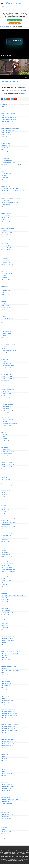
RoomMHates (5, 552)
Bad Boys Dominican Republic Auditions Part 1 (11, 164)
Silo (3, 586)
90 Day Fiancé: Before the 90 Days (9, 117)
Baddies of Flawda (6, 200)
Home (2, 26)
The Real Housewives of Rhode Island (9, 730)
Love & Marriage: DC (6, 408)
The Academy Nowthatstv (7, 644)
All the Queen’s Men (6, 145)
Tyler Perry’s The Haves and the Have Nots (10, 799)
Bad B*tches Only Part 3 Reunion (8, 162)
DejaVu (3, 288)
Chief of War (4, 271)
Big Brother (4, 241)
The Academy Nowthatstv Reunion (9, 646)
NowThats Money (5, 513)
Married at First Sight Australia (8, 464)
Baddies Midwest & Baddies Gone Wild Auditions (12, 198)
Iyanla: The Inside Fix (6, 363)
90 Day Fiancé (5, 111)
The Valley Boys (5, 760)
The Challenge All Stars (6, 659)
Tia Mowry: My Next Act (7, 773)
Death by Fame (5, 286)
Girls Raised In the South (7, 331)
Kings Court (4, 384)
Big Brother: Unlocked (6, 245)
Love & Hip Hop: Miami (6, 400)
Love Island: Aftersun (6, 449)
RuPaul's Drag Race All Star (7, 556)
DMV (3, 292)
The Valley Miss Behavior (7, 765)
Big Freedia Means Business (7, 247)
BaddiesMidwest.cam (8, 850)
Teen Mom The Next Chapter (8, 640)
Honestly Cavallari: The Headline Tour (9, 350)
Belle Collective (5, 223)
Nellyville (4, 507)
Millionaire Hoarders (6, 490)
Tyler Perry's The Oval (6, 788)
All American (4, 141)
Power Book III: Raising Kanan (8, 533)
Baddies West (5, 211)
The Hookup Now (5, 674)
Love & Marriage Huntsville (7, 404)
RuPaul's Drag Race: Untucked (8, 563)
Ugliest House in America (7, 803)
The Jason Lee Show (6, 685)
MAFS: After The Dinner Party (8, 455)
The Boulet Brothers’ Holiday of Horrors (10, 653)
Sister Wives (4, 588)
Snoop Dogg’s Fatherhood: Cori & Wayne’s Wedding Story (13, 595)
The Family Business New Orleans (9, 666)
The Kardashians (5, 687)
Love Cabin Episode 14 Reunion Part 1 (9, 423)
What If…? (4, 822)
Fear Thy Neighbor (6, 309)
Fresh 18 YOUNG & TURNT (7, 318)
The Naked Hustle (5, 698)
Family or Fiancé (5, 305)
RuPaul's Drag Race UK (6, 561)
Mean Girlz (4, 481)
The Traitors (4, 747)
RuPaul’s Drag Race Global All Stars (9, 571)
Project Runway (5, 539)
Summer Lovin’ (5, 627)
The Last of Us (5, 689)
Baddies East (24, 93)
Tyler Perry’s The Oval (6, 801)
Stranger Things (5, 619)
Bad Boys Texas (5, 166)
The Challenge (5, 657)
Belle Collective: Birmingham (8, 228)
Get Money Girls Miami (6, 329)
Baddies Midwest (14, 3)
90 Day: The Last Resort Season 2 (8, 130)
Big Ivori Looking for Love (7, 249)
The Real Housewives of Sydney (8, 737)
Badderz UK (4, 175)
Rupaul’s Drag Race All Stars (7, 567)
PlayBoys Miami (5, 528)
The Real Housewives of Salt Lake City (9, 732)
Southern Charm (5, 606)
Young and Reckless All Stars (8, 835)
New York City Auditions (7, 509)
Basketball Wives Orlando (7, 221)
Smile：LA (4, 591)
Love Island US (5, 447)
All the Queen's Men (6, 143)
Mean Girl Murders (6, 479)
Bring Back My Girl (6, 256)
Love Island (4, 436)
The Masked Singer (6, 694)
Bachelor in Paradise (6, 156)
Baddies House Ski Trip (6, 193)
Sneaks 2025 (4, 593)
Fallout (3, 303)
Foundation (4, 316)
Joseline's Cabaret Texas (7, 372)
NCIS (3, 503)
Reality (3, 548)
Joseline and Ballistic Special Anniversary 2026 (11, 369)
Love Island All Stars (6, 438)
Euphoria (4, 301)
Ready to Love (5, 543)
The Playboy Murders (6, 704)
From (3, 320)
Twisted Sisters (5, 782)
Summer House (5, 623)
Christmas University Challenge (8, 273)
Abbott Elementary (6, 138)
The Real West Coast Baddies (8, 739)
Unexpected (4, 805)
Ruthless (3, 578)
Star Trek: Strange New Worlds (8, 612)
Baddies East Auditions (6, 184)
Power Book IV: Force (6, 535)
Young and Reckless (6, 833)
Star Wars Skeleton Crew (7, 614)
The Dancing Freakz (6, 664)
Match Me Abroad (5, 475)
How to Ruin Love (5, 359)
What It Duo (4, 825)
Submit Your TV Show (14, 23)
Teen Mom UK (5, 642)
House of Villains (5, 357)
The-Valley (4, 771)
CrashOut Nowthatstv (6, 279)
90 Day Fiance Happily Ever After (8, 113)
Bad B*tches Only (5, 158)
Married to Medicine (6, 468)
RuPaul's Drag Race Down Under (8, 558)
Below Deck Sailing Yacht (7, 238)
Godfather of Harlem (6, 333)
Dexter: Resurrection (6, 290)
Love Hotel (4, 432)
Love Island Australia (6, 442)
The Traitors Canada (6, 749)
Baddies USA (4, 208)
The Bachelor (5, 649)
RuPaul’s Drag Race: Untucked (8, 576)
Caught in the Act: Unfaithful (7, 266)
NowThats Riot (5, 515)
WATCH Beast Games (6, 818)
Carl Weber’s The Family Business (9, 264)
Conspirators (4, 277)
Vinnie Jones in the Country (7, 814)
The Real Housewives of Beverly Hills (9, 711)
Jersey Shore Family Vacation (8, 365)
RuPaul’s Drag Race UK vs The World (9, 573)
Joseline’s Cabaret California (8, 374)
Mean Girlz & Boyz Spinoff (7, 483)
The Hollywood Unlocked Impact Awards (10, 670)
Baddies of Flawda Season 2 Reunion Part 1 (11, 202)
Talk (3, 634)
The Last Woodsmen (6, 692)
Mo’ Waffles (4, 492)
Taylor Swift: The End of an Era (8, 636)
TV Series (4, 780)
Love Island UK (5, 445)
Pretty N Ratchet (5, 537)
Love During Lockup (6, 427)
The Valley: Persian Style (7, 767)
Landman (4, 387)
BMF (3, 254)
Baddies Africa (5, 177)
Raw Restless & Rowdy (6, 541)
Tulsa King (4, 777)
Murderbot (4, 498)
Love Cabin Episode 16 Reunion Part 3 (9, 425)
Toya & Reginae (5, 775)
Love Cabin (4, 421)
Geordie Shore (5, 322)
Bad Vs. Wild (4, 171)
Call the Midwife (5, 258)
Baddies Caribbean (6, 179)
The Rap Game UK (5, 707)
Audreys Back (5, 149)
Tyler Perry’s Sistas (6, 795)
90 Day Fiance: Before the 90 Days (9, 119)
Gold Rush (4, 335)
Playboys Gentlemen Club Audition (9, 526)
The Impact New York (6, 683)
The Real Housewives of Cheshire (8, 717)
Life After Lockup (5, 391)
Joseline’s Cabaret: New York (8, 378)
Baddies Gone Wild (6, 186)
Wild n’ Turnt (4, 829)
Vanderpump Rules (6, 810)
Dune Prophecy (5, 299)
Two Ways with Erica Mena (7, 784)
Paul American (5, 520)
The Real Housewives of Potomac (9, 726)
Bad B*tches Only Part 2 (7, 160)
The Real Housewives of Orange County (10, 724)
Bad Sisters (4, 169)
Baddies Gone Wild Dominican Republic (10, 188)
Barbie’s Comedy (5, 217)
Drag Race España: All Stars (7, 296)
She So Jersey (5, 584)
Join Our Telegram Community (14, 20)
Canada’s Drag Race (6, 260)
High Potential (5, 348)
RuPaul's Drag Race (6, 554)
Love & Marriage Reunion (7, 406)
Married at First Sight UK (7, 466)
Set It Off (4, 582)
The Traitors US (5, 756)
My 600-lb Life (5, 500)
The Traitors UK (5, 754)
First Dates (4, 311)
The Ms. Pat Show (5, 696)
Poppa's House (5, 530)
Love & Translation (6, 412)
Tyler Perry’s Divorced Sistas (8, 792)
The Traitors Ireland (6, 752)
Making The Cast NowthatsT (8, 457)
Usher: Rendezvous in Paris (7, 807)
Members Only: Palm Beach (7, 488)
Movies (3, 496)
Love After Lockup (5, 415)
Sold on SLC (4, 597)
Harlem (3, 342)
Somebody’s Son (7, 26)
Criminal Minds (5, 281)
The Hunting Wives (6, 679)
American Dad (5, 147)
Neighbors (4, 505)
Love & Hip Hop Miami (6, 395)
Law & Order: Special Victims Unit (8, 389)
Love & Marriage (5, 402)
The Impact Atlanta (6, 681)
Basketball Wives (5, 219)
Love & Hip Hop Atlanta (6, 393)
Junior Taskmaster (5, 380)
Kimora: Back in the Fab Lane (8, 382)
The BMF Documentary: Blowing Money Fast (11, 651)
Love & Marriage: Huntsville (7, 410)
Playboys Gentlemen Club (7, 524)
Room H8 (4, 550)
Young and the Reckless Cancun (8, 838)
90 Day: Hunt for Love (6, 126)
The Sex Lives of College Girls (8, 743)
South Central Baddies (6, 601)
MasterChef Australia (6, 473)
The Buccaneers (5, 655)
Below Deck (4, 230)
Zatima (3, 840)
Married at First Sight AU (7, 462)
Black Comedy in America (7, 251)
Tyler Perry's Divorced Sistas (8, 786)
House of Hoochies (6, 352)
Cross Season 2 (5, 284)
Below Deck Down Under (7, 232)
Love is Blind (4, 434)
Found (3, 314)
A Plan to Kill (4, 136)
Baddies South (5, 206)
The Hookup (4, 672)
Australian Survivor (6, 154)
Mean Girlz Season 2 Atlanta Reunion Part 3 (10, 485)
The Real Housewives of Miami (8, 719)
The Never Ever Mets (6, 702)
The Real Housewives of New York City (9, 722)
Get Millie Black (5, 327)
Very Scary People (5, 812)
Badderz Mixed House (6, 173)
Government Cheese (6, 337)
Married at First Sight (6, 460)
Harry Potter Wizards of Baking (8, 344)
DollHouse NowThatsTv (7, 294)
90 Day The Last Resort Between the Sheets (10, 123)
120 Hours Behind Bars (6, 106)
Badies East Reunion (6, 215)
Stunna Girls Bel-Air (6, 621)
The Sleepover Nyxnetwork (7, 745)
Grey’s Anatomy (5, 339)
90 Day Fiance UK (5, 115)
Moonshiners (4, 494)
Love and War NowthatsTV (7, 419)
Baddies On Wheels (6, 204)
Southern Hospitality (6, 610)
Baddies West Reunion (6, 213)
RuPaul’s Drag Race (6, 565)
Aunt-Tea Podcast (5, 151)
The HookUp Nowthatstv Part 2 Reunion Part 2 (11, 676)
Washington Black (5, 816)
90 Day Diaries (5, 108)
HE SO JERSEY (4, 346)
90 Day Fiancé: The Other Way (8, 121)
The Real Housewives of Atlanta (8, 709)
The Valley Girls (5, 762)
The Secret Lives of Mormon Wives (9, 741)
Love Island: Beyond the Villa (8, 451)
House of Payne (5, 354)
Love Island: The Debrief (7, 453)
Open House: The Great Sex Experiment (10, 518)
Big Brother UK (5, 243)
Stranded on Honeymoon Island (8, 616)
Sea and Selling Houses (6, 580)
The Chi (3, 661)
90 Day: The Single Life (6, 132)
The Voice (4, 769)
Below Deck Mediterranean (7, 236)
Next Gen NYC (5, 511)
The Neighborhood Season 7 (8, 700)
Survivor (3, 629)
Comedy (4, 275)
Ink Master (4, 361)
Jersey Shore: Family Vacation (8, 367)
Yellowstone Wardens (6, 831)
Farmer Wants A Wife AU (7, 307)
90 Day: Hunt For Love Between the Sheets (10, 128)
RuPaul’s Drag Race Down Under (8, 569)
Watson (3, 820)
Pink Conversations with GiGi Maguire (9, 522)
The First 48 (4, 668)
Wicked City (4, 827)
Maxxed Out (4, 477)
